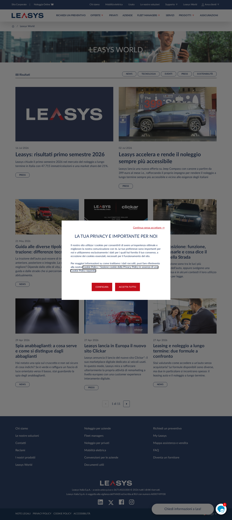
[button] (149, 227)
